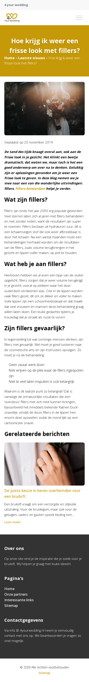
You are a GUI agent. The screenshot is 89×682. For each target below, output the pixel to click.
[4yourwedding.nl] (11, 17)
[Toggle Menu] (79, 18)
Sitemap (11, 605)
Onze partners (16, 594)
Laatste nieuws (31, 58)
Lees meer (12, 522)
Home (9, 58)
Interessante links (19, 600)
